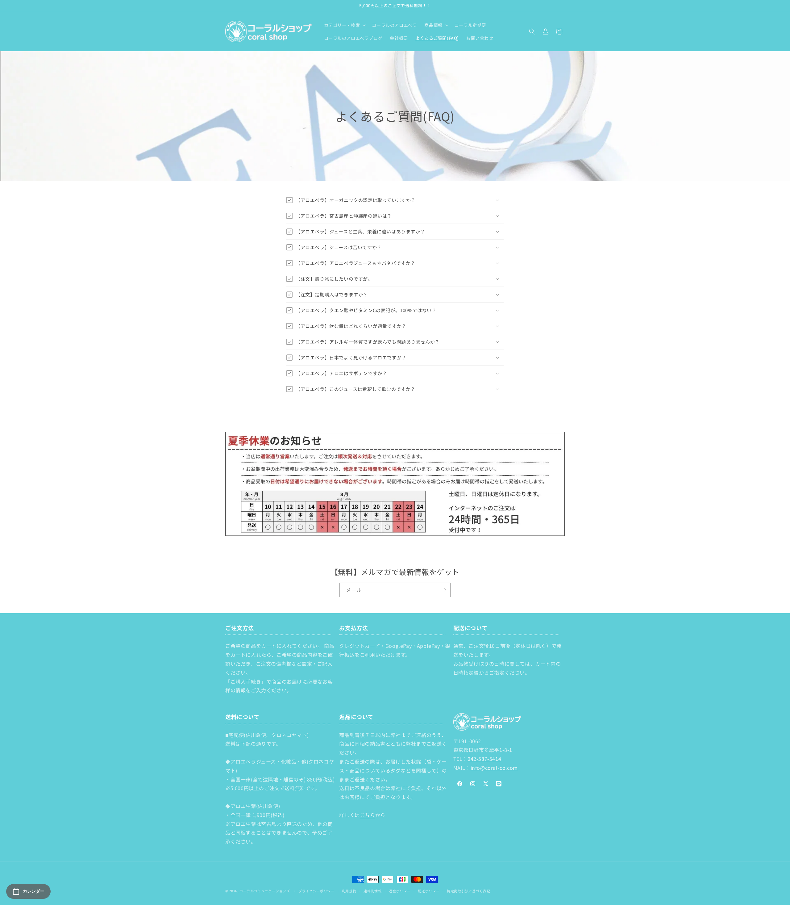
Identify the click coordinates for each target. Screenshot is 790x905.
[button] (344, 25)
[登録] (443, 590)
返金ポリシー (399, 890)
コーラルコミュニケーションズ (264, 890)
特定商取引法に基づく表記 (468, 890)
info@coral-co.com (494, 767)
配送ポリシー (428, 890)
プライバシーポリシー (316, 890)
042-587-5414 (484, 758)
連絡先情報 (373, 890)
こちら (367, 815)
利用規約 (349, 890)
